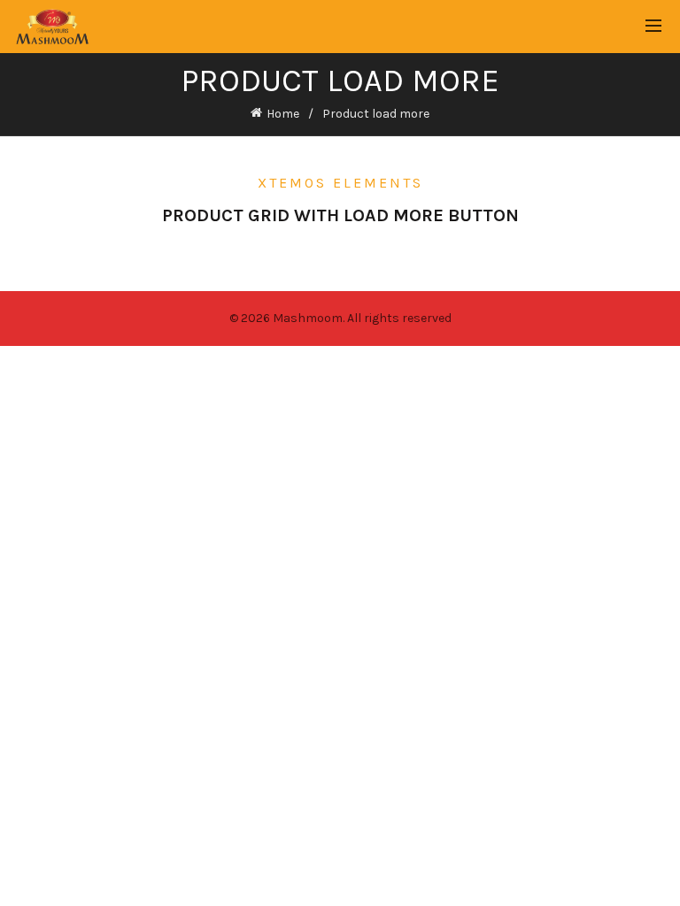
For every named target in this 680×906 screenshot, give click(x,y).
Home (283, 113)
